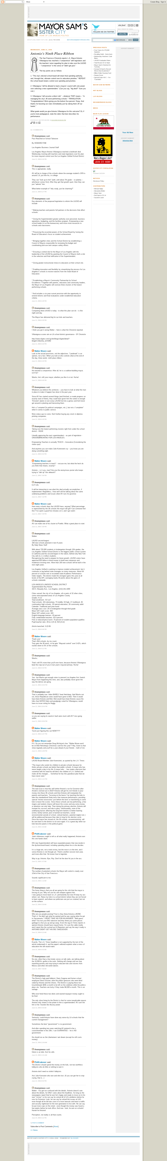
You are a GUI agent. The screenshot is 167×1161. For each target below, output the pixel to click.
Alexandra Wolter (99, 191)
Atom (56, 1126)
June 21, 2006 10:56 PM (39, 721)
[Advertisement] (83, 12)
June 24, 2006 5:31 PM (39, 1118)
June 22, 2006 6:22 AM (39, 932)
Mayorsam (120, 40)
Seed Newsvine (34, 123)
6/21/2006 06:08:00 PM (58, 120)
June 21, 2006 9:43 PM (39, 668)
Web (130, 40)
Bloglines (132, 25)
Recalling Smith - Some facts (103, 54)
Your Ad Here (127, 132)
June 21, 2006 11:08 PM (39, 751)
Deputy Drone (98, 75)
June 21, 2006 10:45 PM (39, 685)
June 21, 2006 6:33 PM (39, 344)
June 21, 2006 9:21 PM (39, 648)
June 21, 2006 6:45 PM (39, 380)
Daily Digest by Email (125, 29)
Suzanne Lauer (99, 197)
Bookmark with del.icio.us (32, 123)
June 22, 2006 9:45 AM (39, 1008)
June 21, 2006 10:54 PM (39, 706)
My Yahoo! (137, 25)
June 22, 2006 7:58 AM (39, 969)
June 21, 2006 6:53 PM (39, 454)
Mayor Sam (98, 193)
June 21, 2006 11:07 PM (39, 734)
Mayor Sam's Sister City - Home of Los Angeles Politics (59, 30)
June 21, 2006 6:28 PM (39, 301)
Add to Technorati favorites (39, 123)
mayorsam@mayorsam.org (78, 40)
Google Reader (134, 25)
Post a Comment (38, 1123)
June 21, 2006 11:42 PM (39, 779)
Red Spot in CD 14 (100, 195)
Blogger (74, 1138)
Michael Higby (98, 188)
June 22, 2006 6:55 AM (39, 949)
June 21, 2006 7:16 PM (39, 497)
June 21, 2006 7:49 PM (39, 514)
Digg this (37, 123)
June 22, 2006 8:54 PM (39, 1081)
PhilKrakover (40, 834)
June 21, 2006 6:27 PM (39, 191)
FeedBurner (134, 34)
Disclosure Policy (98, 181)
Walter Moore (40, 351)
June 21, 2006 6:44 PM (39, 361)
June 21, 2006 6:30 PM (39, 320)
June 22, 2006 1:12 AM (39, 881)
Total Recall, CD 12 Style (102, 63)
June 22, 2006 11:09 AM (39, 1042)
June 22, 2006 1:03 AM (39, 827)
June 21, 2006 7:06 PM (39, 475)
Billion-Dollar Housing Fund (102, 73)
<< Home (34, 1130)
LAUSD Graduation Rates (102, 60)
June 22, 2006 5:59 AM (39, 904)
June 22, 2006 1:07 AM (39, 861)
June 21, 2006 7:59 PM (39, 526)
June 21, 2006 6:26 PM (39, 159)
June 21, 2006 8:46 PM (39, 629)
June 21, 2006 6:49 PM (39, 419)
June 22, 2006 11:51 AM (39, 1055)
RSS (129, 25)
